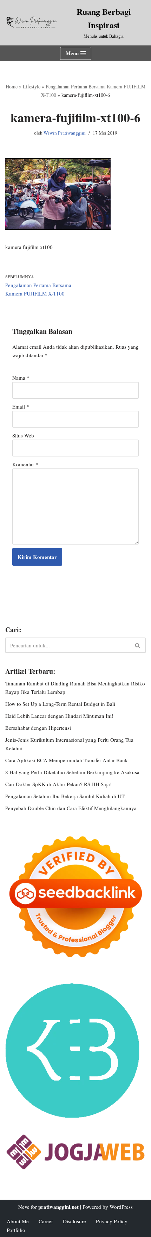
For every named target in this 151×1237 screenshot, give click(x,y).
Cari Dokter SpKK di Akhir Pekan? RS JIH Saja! (58, 784)
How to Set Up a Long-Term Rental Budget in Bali (60, 703)
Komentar (25, 464)
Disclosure (74, 1221)
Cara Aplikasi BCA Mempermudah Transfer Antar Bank (66, 760)
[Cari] (138, 645)
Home (12, 86)
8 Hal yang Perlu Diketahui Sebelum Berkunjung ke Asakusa (72, 772)
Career (46, 1221)
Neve (23, 1206)
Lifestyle (31, 86)
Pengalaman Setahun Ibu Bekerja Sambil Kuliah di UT (65, 796)
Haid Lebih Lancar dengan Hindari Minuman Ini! (59, 715)
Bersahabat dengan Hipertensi (38, 727)
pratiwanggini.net (58, 1207)
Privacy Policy (111, 1221)
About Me (18, 1221)
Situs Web (23, 435)
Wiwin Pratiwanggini (65, 133)
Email (20, 406)
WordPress (121, 1206)
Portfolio (16, 1229)
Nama (20, 377)
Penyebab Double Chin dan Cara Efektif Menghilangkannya (71, 808)
